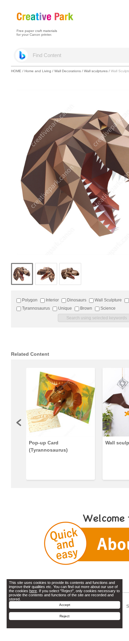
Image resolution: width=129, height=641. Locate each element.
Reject (64, 616)
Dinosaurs (76, 300)
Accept (64, 605)
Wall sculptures (96, 71)
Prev (19, 422)
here (33, 591)
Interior (52, 300)
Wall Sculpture (108, 300)
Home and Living (37, 71)
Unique (64, 308)
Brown (85, 308)
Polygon (29, 300)
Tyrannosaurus (35, 308)
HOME (16, 71)
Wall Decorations (67, 71)
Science (107, 308)
